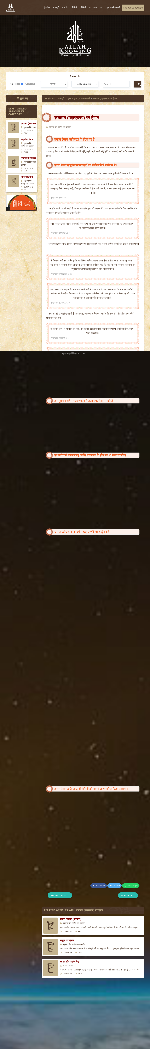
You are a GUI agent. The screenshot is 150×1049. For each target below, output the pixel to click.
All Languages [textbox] (84, 84)
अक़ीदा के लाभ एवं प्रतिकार (33, 158)
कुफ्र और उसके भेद (69, 961)
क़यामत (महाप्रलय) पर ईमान (33, 123)
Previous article (60, 895)
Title (17, 83)
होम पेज (51, 98)
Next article (128, 895)
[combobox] (53, 84)
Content (30, 83)
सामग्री (61, 98)
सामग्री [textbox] (52, 84)
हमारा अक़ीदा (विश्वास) (70, 919)
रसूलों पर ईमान (27, 139)
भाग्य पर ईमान (27, 176)
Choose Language (133, 7)
